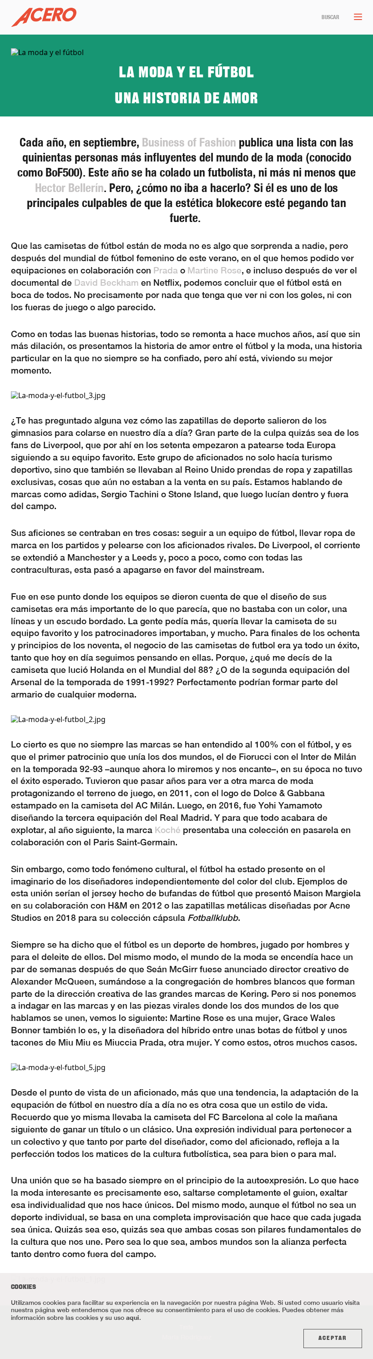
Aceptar (332, 1338)
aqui (132, 1317)
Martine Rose (214, 270)
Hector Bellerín (69, 188)
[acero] (43, 17)
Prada (165, 270)
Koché (166, 830)
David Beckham (106, 283)
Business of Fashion (189, 142)
